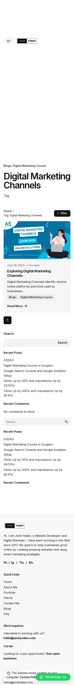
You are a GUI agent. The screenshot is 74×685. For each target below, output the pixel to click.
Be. (31, 562)
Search (9, 333)
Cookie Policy (29, 677)
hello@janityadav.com (20, 638)
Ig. (13, 562)
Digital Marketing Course (29, 166)
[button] (53, 677)
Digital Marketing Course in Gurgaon (28, 365)
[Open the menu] (9, 41)
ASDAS (9, 360)
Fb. (6, 562)
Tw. (21, 562)
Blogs (7, 166)
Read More (15, 306)
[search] (66, 422)
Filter (64, 213)
